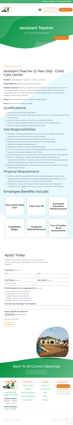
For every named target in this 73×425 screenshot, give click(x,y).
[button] (40, 10)
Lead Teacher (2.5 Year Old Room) (18, 291)
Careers (45, 400)
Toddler (28, 389)
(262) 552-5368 (10, 409)
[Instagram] (66, 420)
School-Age (28, 400)
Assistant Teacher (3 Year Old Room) (19, 300)
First (6, 273)
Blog (45, 396)
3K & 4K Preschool (28, 393)
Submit (9, 324)
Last (38, 273)
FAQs (45, 393)
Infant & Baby (28, 385)
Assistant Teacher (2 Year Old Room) (19, 298)
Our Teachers (45, 389)
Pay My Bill (56, 420)
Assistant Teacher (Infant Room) (17, 296)
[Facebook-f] (62, 420)
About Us (45, 385)
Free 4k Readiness (28, 396)
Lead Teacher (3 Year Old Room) (17, 293)
